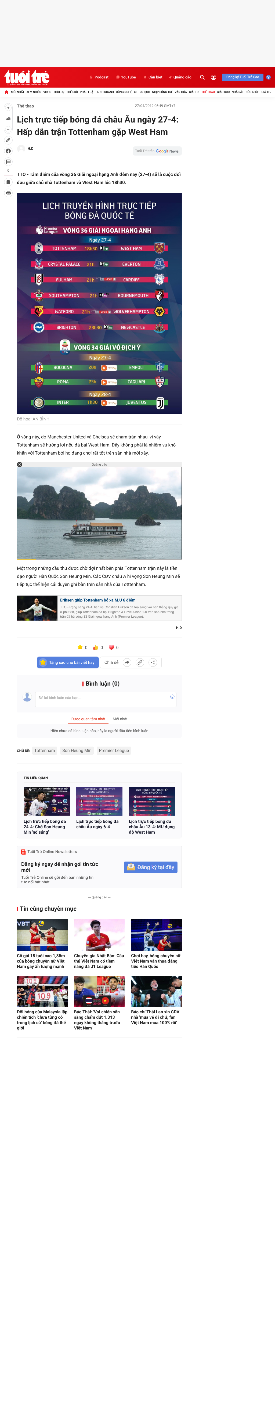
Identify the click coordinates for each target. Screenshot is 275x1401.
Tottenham (44, 750)
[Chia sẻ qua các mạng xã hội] (153, 662)
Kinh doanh (105, 92)
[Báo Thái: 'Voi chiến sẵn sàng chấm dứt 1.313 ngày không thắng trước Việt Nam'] (99, 991)
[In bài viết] (8, 193)
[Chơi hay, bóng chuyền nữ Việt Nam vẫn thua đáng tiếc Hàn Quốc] (156, 935)
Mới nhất (17, 92)
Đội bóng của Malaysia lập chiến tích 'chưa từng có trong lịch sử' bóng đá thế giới (42, 1020)
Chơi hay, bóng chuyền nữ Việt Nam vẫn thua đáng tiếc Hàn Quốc (155, 961)
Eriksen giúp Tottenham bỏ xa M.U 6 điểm (98, 600)
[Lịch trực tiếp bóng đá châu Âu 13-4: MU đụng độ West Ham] (152, 801)
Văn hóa (181, 92)
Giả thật (267, 92)
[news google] (157, 151)
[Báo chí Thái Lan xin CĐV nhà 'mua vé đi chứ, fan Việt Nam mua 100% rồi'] (156, 991)
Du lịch (144, 92)
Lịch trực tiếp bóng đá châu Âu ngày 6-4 (97, 824)
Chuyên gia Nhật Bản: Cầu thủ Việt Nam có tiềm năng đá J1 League (99, 961)
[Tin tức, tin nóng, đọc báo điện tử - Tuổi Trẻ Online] (26, 77)
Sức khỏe (252, 92)
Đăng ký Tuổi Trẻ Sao (242, 77)
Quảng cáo (182, 77)
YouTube (128, 77)
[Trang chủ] (6, 92)
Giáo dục (223, 92)
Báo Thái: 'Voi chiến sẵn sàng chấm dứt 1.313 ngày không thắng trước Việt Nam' (97, 1020)
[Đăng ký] (151, 867)
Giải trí (194, 92)
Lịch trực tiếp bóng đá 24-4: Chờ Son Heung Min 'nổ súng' (45, 827)
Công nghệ (124, 92)
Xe (136, 92)
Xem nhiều (33, 92)
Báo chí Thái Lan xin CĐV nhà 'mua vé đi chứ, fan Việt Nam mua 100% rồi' (155, 1017)
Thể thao (208, 92)
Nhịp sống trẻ (162, 92)
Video (47, 92)
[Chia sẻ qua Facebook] (127, 662)
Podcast (101, 77)
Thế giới (72, 92)
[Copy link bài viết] (140, 662)
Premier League (114, 750)
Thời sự (58, 92)
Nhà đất (238, 92)
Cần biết (155, 77)
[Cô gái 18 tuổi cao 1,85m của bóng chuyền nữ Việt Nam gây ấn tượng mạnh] (42, 935)
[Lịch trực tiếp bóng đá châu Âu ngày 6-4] (99, 801)
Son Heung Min (77, 750)
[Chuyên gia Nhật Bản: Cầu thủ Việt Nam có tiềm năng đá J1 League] (99, 935)
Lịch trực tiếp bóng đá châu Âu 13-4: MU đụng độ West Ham (152, 827)
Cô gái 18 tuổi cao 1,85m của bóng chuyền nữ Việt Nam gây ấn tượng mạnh (41, 961)
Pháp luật (87, 92)
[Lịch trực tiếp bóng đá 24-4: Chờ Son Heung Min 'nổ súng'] (47, 801)
